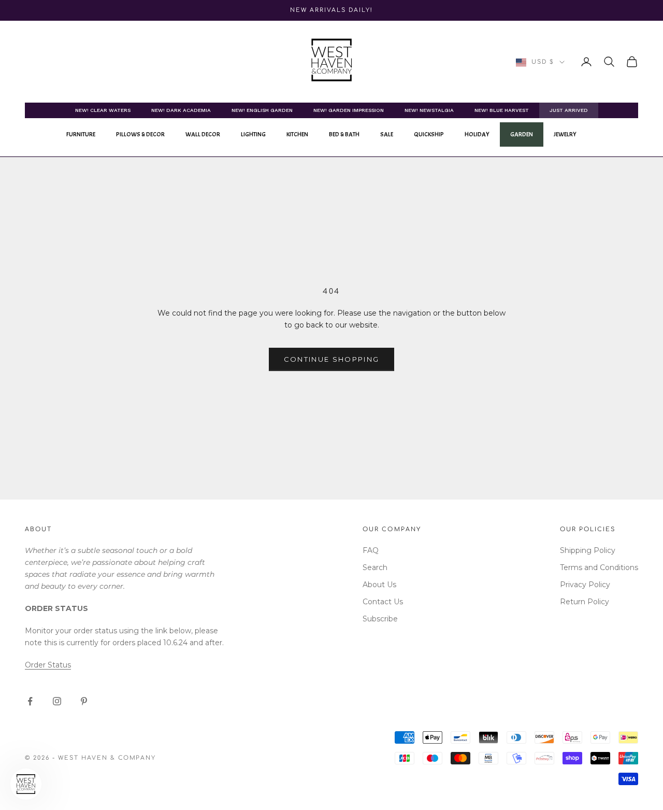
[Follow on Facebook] (30, 701)
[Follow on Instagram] (57, 701)
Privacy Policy (585, 584)
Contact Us (383, 601)
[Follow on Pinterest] (84, 701)
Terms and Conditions (599, 567)
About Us (379, 584)
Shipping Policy (587, 550)
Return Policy (584, 601)
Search (375, 567)
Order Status (48, 665)
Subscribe (380, 618)
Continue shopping (332, 359)
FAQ (371, 550)
